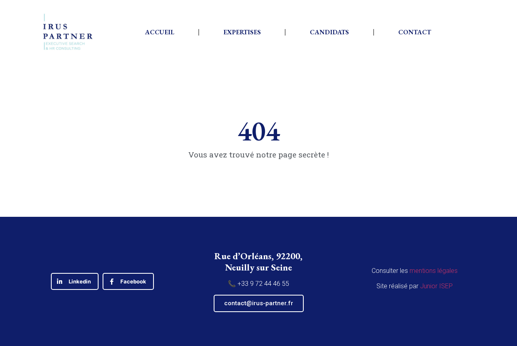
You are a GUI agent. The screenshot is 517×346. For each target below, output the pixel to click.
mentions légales (434, 271)
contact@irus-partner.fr (258, 303)
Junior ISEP (436, 286)
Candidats (329, 32)
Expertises (242, 32)
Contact (414, 32)
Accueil (159, 32)
